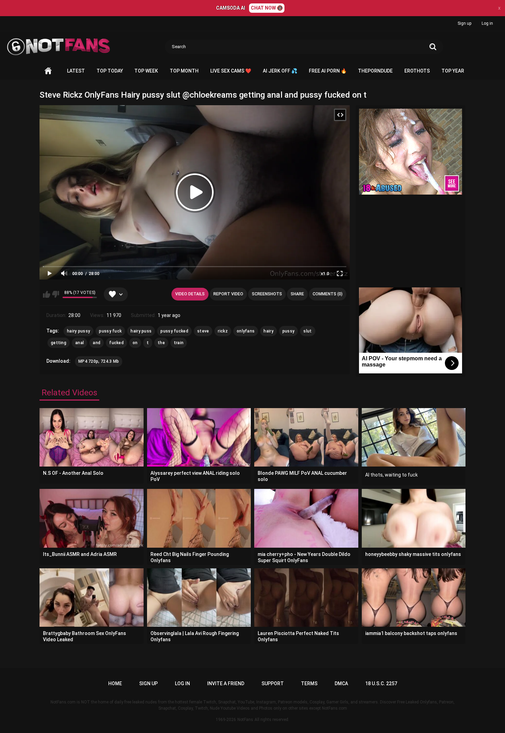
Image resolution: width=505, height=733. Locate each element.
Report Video (228, 294)
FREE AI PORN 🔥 (328, 71)
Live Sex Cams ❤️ (230, 71)
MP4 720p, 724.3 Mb (98, 361)
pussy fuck (110, 331)
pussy (288, 331)
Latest (76, 71)
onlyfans (246, 331)
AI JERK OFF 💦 (280, 71)
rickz (223, 331)
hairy (268, 331)
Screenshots (267, 294)
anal (79, 342)
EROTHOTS (417, 71)
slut (307, 331)
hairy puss (141, 331)
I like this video (46, 294)
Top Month (184, 71)
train (179, 342)
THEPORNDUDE (375, 71)
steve (203, 331)
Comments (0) (328, 294)
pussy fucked (174, 331)
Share (297, 294)
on (135, 342)
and (96, 342)
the (161, 342)
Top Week (146, 71)
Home (48, 71)
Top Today (110, 71)
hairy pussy (78, 331)
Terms (309, 683)
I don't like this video (55, 294)
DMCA (341, 683)
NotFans (245, 719)
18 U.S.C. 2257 (381, 683)
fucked (116, 342)
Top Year (452, 71)
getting (58, 342)
